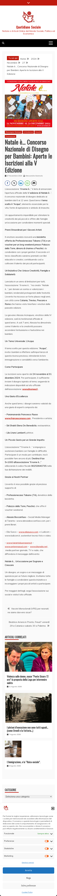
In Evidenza (28, 132)
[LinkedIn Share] (20, 183)
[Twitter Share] (14, 183)
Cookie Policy (27, 892)
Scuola (38, 132)
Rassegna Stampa (13, 132)
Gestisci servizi (28, 862)
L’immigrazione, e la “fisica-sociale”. (23, 762)
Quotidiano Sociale (28, 26)
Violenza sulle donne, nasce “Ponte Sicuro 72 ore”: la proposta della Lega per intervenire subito (28, 680)
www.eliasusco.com (28, 531)
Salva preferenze (28, 885)
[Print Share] (34, 183)
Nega (28, 878)
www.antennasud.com (16, 546)
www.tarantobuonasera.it (19, 542)
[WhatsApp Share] (27, 183)
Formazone (10, 136)
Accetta (28, 870)
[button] (52, 808)
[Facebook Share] (7, 183)
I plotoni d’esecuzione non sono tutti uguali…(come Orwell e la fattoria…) (27, 729)
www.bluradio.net (38, 546)
